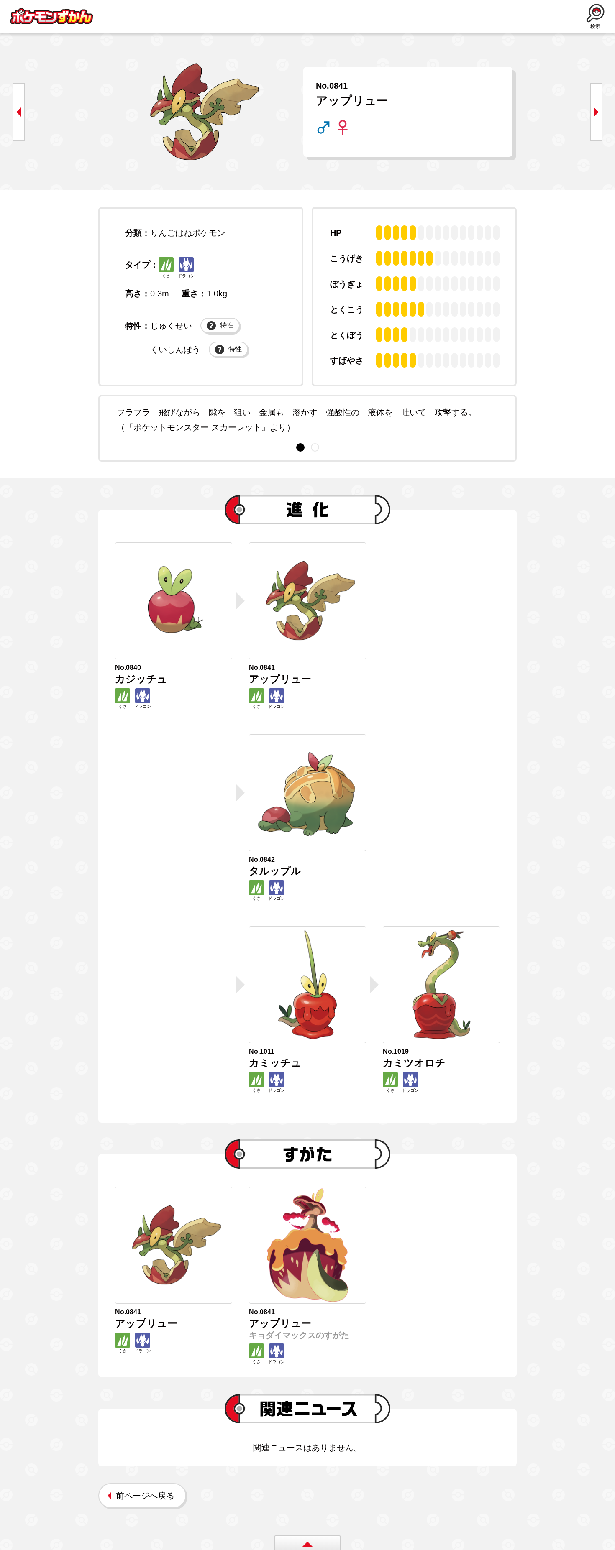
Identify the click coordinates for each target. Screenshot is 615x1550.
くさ (166, 275)
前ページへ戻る (145, 1495)
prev (18, 112)
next (596, 112)
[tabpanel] (307, 420)
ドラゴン (186, 275)
